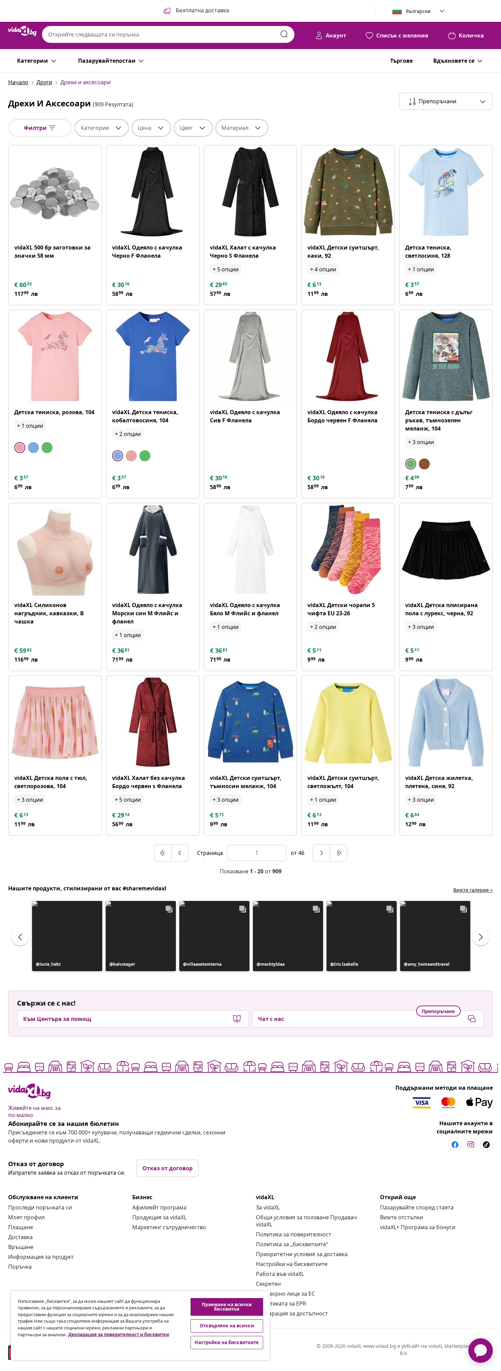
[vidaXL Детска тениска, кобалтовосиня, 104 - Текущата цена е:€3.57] (153, 356)
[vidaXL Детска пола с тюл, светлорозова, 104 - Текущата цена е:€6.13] (55, 722)
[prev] (180, 853)
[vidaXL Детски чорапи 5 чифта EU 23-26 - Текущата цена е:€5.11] (348, 549)
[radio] (19, 447)
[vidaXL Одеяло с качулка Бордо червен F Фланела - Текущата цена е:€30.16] (348, 356)
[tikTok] (486, 1144)
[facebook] (455, 1144)
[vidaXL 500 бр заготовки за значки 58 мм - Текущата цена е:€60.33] (55, 192)
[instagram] (470, 1144)
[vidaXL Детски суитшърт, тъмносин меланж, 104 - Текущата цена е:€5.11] (250, 722)
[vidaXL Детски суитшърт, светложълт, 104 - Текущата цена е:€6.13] (348, 722)
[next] (321, 853)
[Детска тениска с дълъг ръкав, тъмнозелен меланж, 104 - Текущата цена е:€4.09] (446, 356)
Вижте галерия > (473, 890)
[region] (140, 1325)
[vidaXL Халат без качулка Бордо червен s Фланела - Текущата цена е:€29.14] (153, 722)
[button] (195, 11)
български (418, 11)
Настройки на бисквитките (292, 1264)
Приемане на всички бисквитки (227, 1306)
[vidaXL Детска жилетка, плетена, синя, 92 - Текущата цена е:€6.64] (446, 722)
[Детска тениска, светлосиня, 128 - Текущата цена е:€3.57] (446, 192)
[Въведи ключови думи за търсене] (284, 34)
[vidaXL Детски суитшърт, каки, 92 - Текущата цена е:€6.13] (348, 192)
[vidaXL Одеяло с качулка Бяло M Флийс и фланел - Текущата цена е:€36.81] (250, 549)
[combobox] (168, 34)
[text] (23, 285)
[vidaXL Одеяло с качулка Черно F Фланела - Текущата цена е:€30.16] (153, 192)
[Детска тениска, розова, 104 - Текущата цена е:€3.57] (55, 356)
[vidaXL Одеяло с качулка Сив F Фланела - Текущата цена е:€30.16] (250, 356)
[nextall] (338, 853)
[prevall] (163, 853)
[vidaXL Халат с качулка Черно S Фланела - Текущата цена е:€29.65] (250, 192)
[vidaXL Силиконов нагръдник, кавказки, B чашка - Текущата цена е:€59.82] (55, 549)
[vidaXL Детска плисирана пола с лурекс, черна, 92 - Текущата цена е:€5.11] (446, 549)
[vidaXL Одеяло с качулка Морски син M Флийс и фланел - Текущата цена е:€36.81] (153, 549)
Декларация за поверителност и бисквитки (118, 1334)
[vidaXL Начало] (22, 31)
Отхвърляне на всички (227, 1326)
